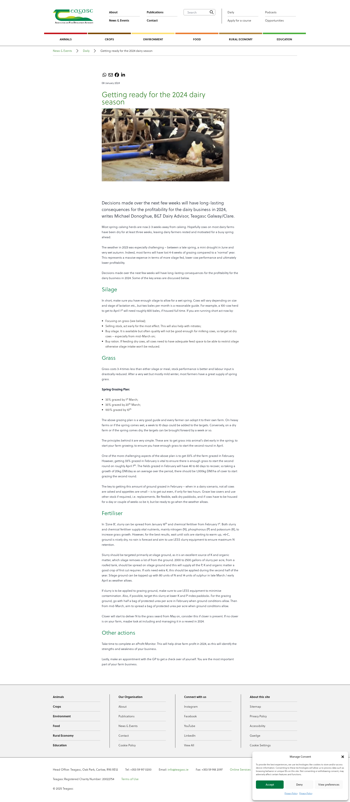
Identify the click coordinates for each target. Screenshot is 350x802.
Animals (66, 39)
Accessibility (257, 726)
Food (197, 39)
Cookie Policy (127, 745)
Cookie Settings (260, 745)
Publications (155, 12)
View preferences (328, 784)
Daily (231, 12)
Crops (109, 39)
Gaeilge (255, 735)
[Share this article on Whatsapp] (104, 75)
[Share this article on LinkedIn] (123, 75)
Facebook (190, 716)
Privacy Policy (291, 793)
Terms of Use (130, 779)
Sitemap (255, 706)
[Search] (211, 12)
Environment (153, 39)
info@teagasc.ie (178, 769)
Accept (270, 784)
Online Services (240, 769)
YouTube (189, 726)
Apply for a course (239, 20)
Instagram (191, 706)
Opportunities (274, 20)
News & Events (119, 20)
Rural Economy (240, 39)
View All (189, 745)
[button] (343, 757)
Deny (299, 784)
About (113, 12)
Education (284, 39)
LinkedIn (190, 735)
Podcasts (271, 12)
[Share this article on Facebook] (117, 75)
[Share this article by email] (110, 75)
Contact (152, 20)
